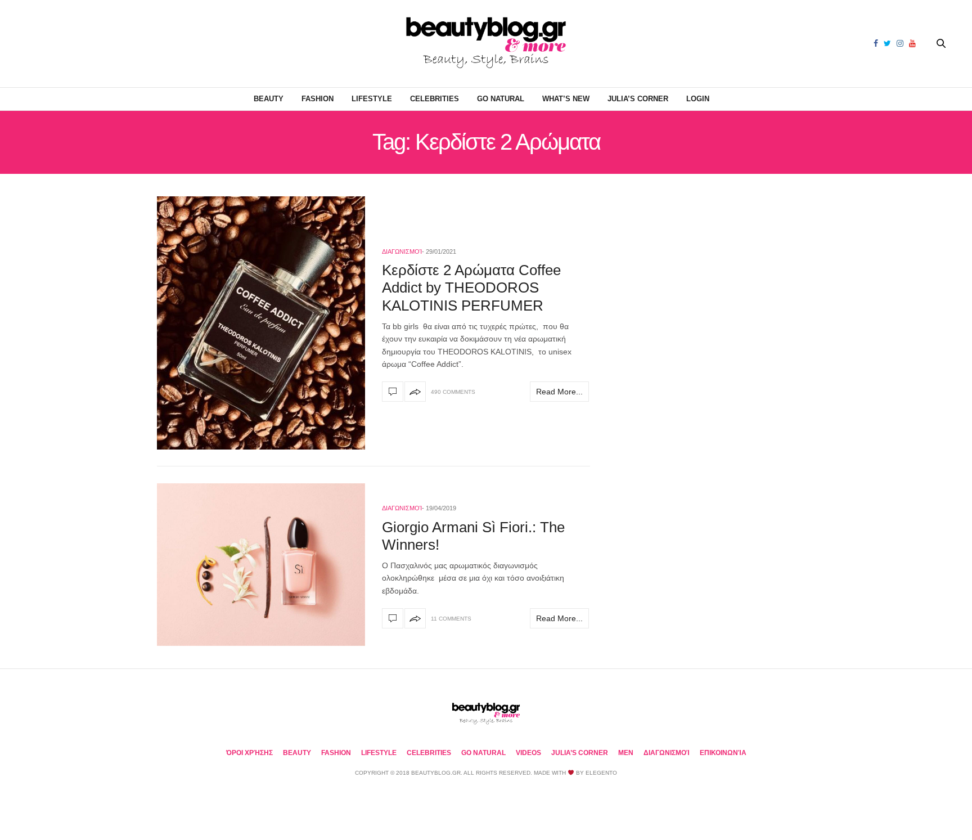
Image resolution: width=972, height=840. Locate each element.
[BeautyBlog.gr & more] (486, 43)
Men (625, 753)
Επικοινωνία (723, 753)
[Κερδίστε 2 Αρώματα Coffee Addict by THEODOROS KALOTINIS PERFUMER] (261, 323)
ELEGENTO (601, 773)
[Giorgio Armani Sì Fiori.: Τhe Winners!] (261, 564)
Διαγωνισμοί (402, 251)
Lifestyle (372, 99)
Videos (528, 753)
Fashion (318, 99)
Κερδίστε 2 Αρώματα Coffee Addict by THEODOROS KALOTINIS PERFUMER (471, 287)
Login (697, 99)
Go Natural (500, 99)
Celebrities (434, 99)
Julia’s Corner (638, 99)
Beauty (269, 99)
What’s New (566, 99)
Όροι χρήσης (249, 753)
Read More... (559, 391)
